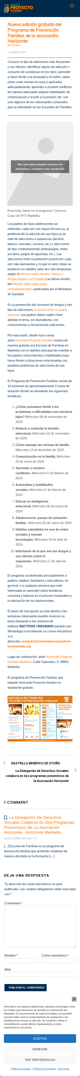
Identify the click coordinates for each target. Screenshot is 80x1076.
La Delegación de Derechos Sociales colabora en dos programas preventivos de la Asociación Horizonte (36, 776)
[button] (74, 999)
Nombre (10, 955)
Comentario (13, 903)
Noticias (14, 45)
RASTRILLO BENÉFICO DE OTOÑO (35, 763)
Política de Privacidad (44, 1068)
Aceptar (40, 1038)
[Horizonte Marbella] (18, 11)
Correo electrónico (55, 955)
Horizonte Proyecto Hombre (34, 340)
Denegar (39, 1049)
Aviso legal (63, 1068)
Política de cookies (21, 1068)
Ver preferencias (40, 1059)
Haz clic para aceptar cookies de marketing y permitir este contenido (40, 166)
